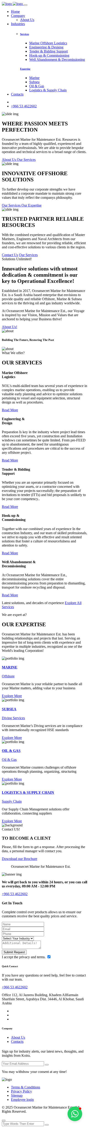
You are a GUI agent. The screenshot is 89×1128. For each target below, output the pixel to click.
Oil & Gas (36, 86)
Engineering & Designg (46, 47)
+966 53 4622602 (24, 106)
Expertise (25, 68)
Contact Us (10, 255)
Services (24, 34)
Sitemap (17, 1095)
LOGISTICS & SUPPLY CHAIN (28, 792)
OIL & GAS (11, 751)
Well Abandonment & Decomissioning (57, 59)
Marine (34, 78)
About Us (27, 20)
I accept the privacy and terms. (24, 957)
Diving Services (13, 718)
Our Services (28, 255)
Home (15, 11)
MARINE (9, 667)
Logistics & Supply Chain (48, 90)
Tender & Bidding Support (48, 51)
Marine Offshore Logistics (48, 43)
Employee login (22, 1099)
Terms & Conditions (25, 1087)
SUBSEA (9, 709)
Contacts (17, 94)
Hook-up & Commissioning (49, 55)
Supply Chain (12, 801)
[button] (75, 1114)
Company (18, 16)
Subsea (34, 82)
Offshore (8, 676)
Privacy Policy (21, 1091)
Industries (18, 24)
